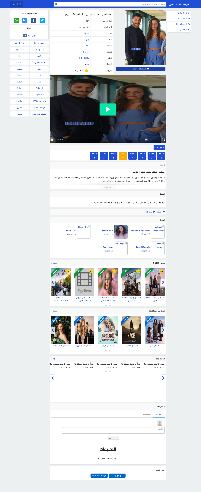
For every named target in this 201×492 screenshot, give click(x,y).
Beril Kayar (108, 247)
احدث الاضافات (181, 24)
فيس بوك (32, 35)
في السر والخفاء (39, 101)
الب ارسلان (39, 50)
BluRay (86, 52)
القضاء (39, 56)
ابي (39, 75)
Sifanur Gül (70, 230)
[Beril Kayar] (120, 255)
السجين (20, 69)
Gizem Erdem (107, 230)
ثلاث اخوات (39, 95)
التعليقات (159, 414)
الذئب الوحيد (19, 50)
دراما (87, 46)
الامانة (19, 75)
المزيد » (54, 263)
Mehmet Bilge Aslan (140, 230)
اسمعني (19, 114)
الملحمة (19, 62)
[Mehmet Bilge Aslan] (157, 238)
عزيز (19, 56)
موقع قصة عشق (179, 4)
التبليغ (160, 212)
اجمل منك (19, 101)
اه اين (19, 107)
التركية (86, 33)
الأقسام (183, 30)
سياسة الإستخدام (99, 476)
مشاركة (149, 212)
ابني (39, 69)
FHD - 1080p (83, 58)
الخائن (19, 82)
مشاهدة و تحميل (139, 69)
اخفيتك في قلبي (39, 114)
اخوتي (39, 82)
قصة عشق (182, 13)
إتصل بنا (117, 476)
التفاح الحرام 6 (39, 62)
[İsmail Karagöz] (157, 255)
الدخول (15, 4)
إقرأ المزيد (107, 187)
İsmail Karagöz (143, 247)
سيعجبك (19, 95)
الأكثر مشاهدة (181, 19)
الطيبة (19, 88)
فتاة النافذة (19, 43)
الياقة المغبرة (39, 107)
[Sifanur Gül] (83, 238)
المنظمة (39, 88)
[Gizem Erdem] (120, 238)
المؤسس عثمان (39, 43)
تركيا (87, 39)
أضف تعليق (113, 437)
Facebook (147, 414)
